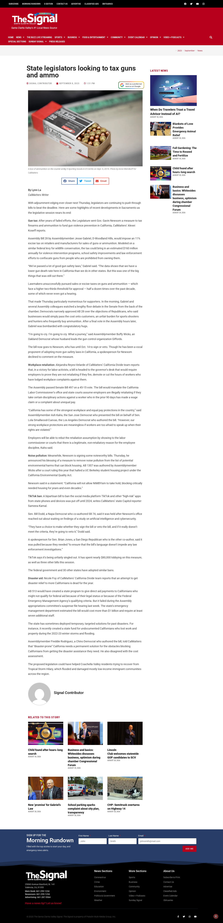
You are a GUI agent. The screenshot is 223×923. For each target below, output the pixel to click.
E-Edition (48, 4)
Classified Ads (91, 4)
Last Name (113, 836)
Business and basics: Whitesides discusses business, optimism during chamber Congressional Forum (84, 757)
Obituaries (107, 4)
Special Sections (17, 41)
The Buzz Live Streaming (39, 37)
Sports (58, 37)
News (18, 37)
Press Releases (57, 41)
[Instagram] (203, 4)
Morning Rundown (31, 4)
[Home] (174, 50)
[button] (211, 37)
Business (72, 37)
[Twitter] (191, 4)
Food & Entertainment (93, 37)
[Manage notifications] (215, 916)
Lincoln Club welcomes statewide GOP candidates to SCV (123, 753)
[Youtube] (197, 4)
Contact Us (62, 4)
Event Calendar (136, 37)
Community (117, 37)
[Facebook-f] (178, 917)
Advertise (76, 4)
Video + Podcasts (172, 37)
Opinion (154, 37)
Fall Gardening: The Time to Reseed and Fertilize (185, 151)
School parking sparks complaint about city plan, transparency (83, 808)
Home (11, 37)
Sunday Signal (36, 41)
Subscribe (14, 4)
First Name (83, 836)
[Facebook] (185, 4)
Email (141, 836)
